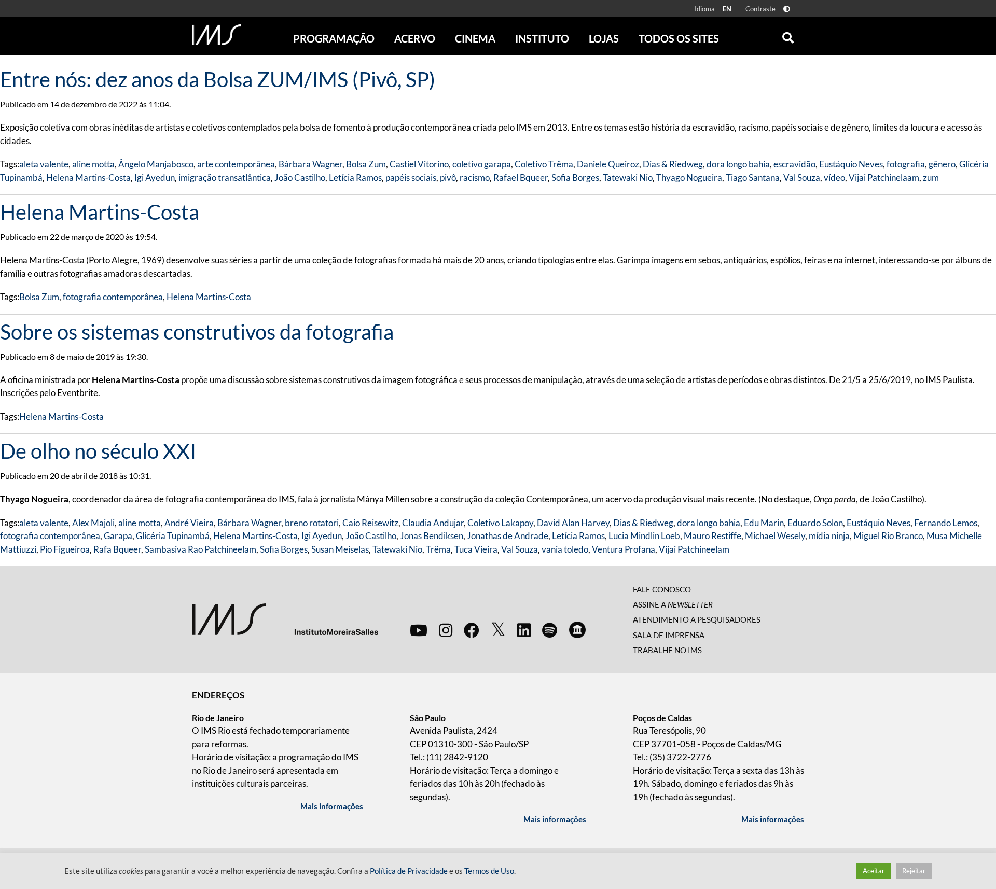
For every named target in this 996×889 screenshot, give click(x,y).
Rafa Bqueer (117, 549)
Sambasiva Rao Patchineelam (200, 549)
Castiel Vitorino (419, 164)
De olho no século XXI (98, 451)
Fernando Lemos (945, 522)
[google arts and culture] (577, 630)
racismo (475, 177)
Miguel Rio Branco (888, 535)
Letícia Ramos (355, 177)
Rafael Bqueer (520, 177)
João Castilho (299, 177)
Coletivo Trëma (544, 164)
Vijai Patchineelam (694, 549)
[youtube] (418, 629)
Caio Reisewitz (370, 522)
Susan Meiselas (340, 549)
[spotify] (549, 629)
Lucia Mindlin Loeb (644, 535)
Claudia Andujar (433, 522)
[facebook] (471, 629)
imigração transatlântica (224, 177)
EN (727, 9)
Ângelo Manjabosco (155, 164)
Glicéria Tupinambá (173, 535)
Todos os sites (679, 38)
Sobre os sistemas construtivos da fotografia (197, 331)
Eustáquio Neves (851, 164)
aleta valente (43, 164)
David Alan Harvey (573, 522)
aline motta (93, 164)
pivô (448, 177)
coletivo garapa (481, 164)
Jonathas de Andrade (507, 535)
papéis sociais (410, 177)
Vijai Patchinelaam (884, 177)
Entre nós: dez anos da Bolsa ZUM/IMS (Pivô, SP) (217, 79)
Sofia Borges (575, 177)
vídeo (834, 177)
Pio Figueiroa (65, 549)
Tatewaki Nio (628, 177)
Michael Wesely (775, 535)
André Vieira (189, 522)
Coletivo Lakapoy (500, 522)
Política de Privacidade (409, 871)
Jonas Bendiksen (431, 535)
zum (931, 177)
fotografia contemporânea (113, 296)
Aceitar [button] (873, 871)
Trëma (438, 549)
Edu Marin (764, 522)
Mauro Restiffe (712, 535)
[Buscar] (788, 35)
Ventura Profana (623, 549)
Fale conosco (662, 589)
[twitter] (498, 629)
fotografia (906, 164)
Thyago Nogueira (689, 177)
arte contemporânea (236, 164)
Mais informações (331, 806)
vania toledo (565, 549)
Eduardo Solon (815, 522)
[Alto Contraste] (786, 9)
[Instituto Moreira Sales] (285, 618)
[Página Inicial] (216, 35)
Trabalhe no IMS (667, 650)
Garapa (118, 535)
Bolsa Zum (366, 164)
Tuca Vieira (475, 549)
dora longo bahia (738, 164)
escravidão (794, 164)
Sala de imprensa (668, 635)
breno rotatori (312, 522)
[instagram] (445, 629)
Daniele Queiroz (608, 164)
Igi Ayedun (154, 177)
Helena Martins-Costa (88, 177)
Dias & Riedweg (673, 164)
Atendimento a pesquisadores (696, 619)
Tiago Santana (753, 177)
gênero (942, 164)
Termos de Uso (489, 871)
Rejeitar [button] (913, 871)
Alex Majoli (93, 522)
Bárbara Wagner (310, 164)
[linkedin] (524, 629)
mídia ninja (829, 535)
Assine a (673, 604)
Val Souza (801, 177)
